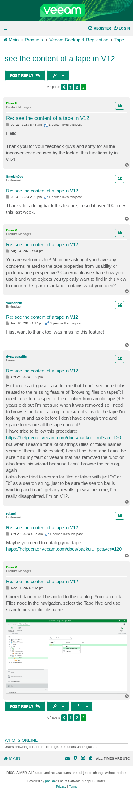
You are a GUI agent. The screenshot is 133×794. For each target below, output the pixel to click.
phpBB (50, 781)
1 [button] (70, 87)
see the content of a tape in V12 (60, 58)
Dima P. (12, 103)
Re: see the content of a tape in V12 (47, 118)
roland (11, 513)
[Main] (66, 10)
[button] (64, 87)
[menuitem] (121, 28)
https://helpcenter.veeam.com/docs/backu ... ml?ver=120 (63, 437)
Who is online (21, 740)
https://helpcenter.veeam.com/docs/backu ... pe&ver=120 (64, 549)
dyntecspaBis (16, 356)
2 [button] (77, 87)
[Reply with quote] (119, 106)
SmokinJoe (14, 176)
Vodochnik (14, 303)
